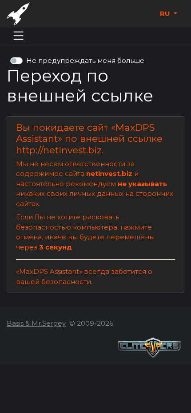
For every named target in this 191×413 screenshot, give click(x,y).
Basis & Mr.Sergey (36, 323)
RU (166, 13)
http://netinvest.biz (59, 150)
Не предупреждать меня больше (85, 60)
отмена (29, 237)
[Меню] (19, 35)
